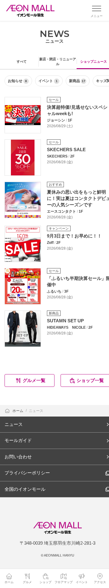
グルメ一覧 (34, 380)
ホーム (18, 411)
